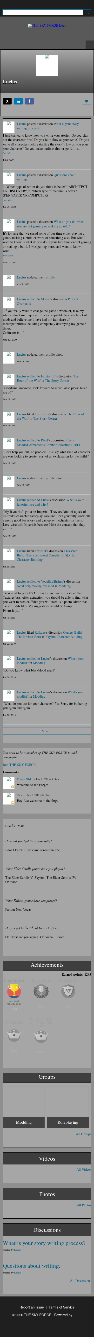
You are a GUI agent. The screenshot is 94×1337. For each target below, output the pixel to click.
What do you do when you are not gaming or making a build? (50, 223)
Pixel (44, 440)
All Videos (83, 1169)
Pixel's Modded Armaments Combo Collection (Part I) (49, 442)
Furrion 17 (48, 376)
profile (50, 277)
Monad (45, 299)
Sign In (86, 4)
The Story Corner (57, 380)
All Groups (83, 1134)
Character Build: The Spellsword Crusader (47, 553)
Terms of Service (61, 1307)
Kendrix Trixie (24, 779)
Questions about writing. (31, 1265)
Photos (47, 1194)
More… (47, 731)
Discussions (47, 1229)
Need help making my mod (35, 586)
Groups (47, 1076)
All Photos (84, 1205)
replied (31, 299)
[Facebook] (29, 101)
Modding (65, 586)
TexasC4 (40, 551)
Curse (45, 500)
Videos (47, 1158)
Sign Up (8, 4)
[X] (7, 101)
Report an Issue (32, 1307)
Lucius (21, 124)
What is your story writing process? (44, 1243)
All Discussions (80, 1280)
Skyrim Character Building (64, 636)
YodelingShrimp (52, 581)
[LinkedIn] (18, 101)
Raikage (40, 632)
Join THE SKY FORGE (19, 764)
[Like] (86, 101)
